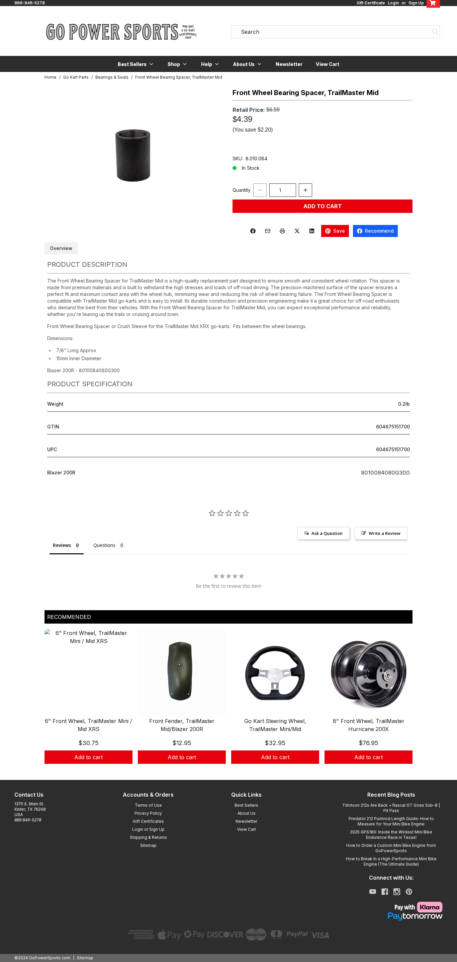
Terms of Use (148, 805)
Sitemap (148, 845)
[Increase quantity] (305, 190)
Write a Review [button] (384, 533)
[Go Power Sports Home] (121, 32)
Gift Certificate (371, 2)
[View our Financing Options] (391, 916)
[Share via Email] (267, 231)
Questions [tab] (104, 545)
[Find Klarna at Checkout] (391, 907)
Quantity (242, 190)
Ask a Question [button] (327, 533)
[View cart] (433, 3)
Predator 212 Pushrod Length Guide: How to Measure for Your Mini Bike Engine (391, 821)
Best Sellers (246, 805)
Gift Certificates (148, 821)
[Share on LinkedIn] (311, 231)
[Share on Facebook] (253, 231)
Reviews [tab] (62, 545)
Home (50, 77)
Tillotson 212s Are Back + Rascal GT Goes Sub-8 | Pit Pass (391, 808)
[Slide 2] (233, 771)
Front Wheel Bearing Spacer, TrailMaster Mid (178, 77)
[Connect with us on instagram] (397, 891)
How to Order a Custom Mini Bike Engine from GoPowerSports (391, 848)
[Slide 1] (224, 771)
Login (393, 2)
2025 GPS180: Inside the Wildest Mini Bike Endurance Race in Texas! (391, 834)
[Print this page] (282, 231)
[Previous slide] (55, 704)
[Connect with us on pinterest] (409, 891)
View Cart (327, 64)
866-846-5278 (29, 2)
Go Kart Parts (76, 77)
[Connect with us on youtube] (373, 891)
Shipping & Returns (148, 837)
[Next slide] (401, 704)
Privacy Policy (148, 813)
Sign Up (416, 2)
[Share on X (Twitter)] (297, 231)
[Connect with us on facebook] (385, 891)
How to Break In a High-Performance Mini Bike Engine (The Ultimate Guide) (391, 861)
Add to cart (88, 757)
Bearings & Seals (111, 77)
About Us (247, 813)
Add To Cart (322, 206)
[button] (136, 64)
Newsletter (289, 64)
